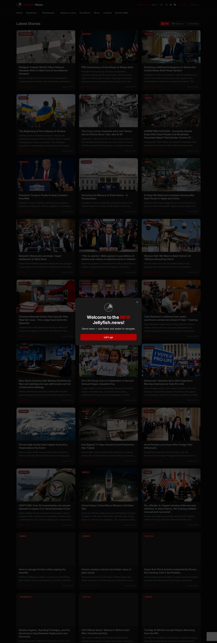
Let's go (108, 337)
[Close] (137, 302)
